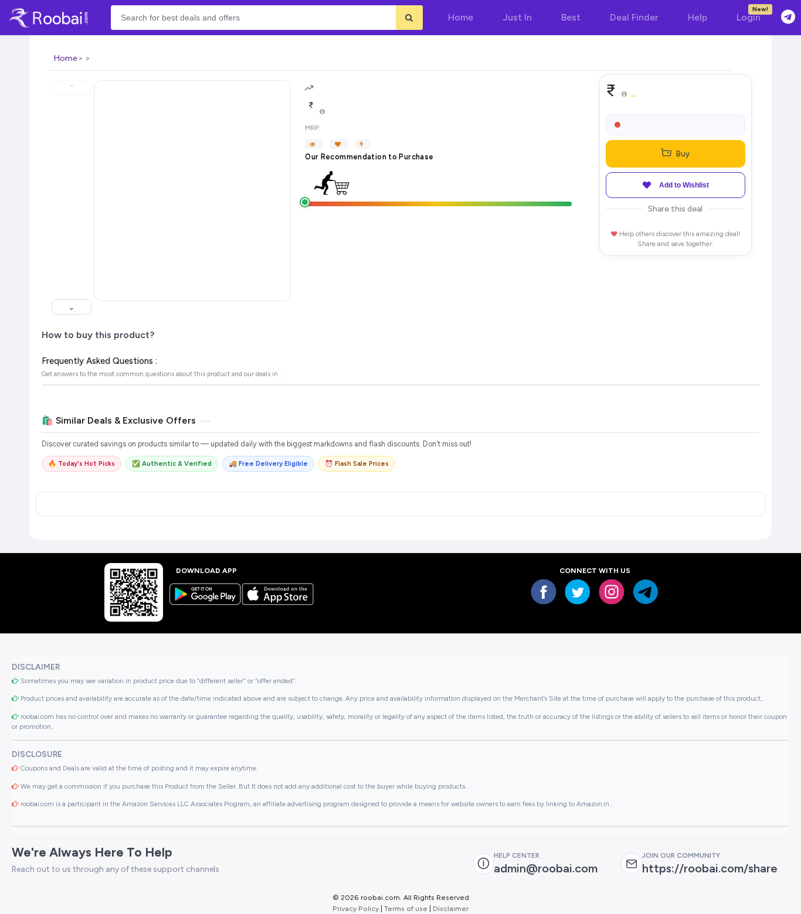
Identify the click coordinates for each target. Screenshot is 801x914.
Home (65, 58)
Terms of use (405, 908)
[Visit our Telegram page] (646, 592)
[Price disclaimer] (322, 112)
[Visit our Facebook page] (544, 592)
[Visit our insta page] (612, 592)
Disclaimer (451, 908)
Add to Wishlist (684, 185)
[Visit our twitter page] (578, 592)
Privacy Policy (355, 908)
